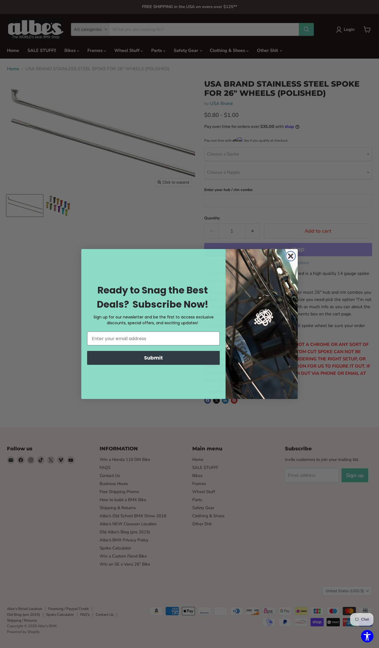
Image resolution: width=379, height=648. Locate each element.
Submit (153, 357)
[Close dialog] (290, 256)
